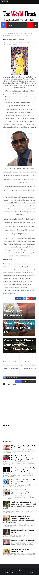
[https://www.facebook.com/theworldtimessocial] (37, 2)
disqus (25, 381)
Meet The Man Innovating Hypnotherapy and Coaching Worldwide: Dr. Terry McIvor (20, 492)
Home (4, 33)
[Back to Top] (20, 570)
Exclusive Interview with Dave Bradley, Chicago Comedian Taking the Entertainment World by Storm (23, 470)
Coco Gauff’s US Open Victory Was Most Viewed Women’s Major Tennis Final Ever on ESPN (19, 323)
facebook (32, 381)
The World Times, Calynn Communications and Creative (21, 572)
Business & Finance (12, 33)
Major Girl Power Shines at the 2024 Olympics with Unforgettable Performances (15, 306)
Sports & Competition (11, 44)
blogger (18, 381)
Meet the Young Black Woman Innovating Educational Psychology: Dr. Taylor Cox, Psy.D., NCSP (22, 458)
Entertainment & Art (23, 33)
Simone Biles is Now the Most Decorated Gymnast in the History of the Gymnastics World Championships (19, 340)
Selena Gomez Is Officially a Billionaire (23, 540)
